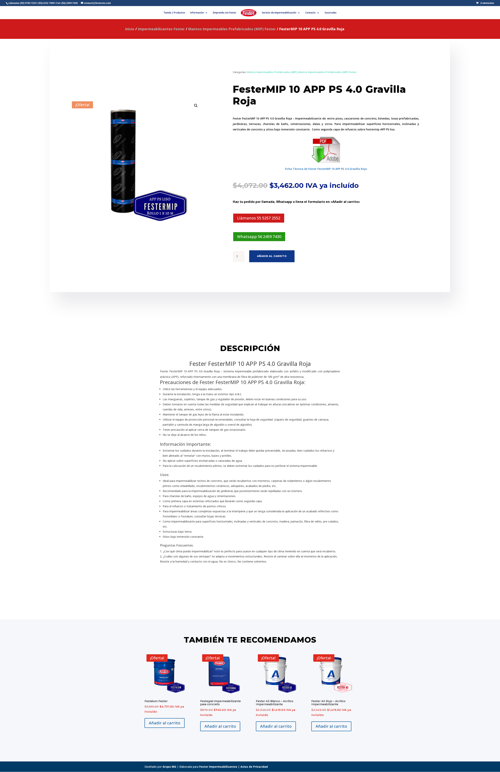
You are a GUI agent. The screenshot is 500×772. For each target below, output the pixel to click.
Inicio (129, 29)
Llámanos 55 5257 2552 (258, 218)
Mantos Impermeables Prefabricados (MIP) (272, 72)
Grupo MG (169, 766)
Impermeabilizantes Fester (161, 29)
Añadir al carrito (272, 256)
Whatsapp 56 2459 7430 (259, 236)
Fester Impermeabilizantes (218, 766)
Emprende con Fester (224, 12)
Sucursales (331, 12)
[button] (195, 105)
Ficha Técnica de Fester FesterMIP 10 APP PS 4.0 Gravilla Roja (326, 169)
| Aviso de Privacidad (252, 766)
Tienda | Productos (174, 12)
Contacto (310, 12)
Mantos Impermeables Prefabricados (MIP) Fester (232, 29)
